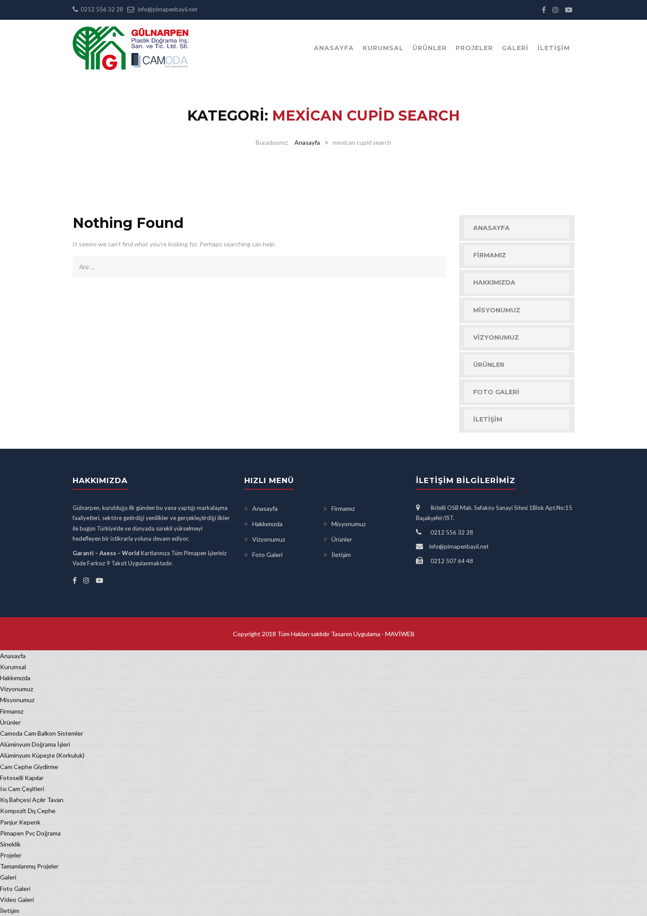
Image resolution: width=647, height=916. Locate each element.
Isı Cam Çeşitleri (22, 788)
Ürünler (429, 48)
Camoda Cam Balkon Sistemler (41, 733)
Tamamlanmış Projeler (29, 866)
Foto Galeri (496, 392)
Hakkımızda (494, 282)
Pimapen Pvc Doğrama (30, 833)
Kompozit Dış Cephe (27, 810)
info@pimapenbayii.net (167, 9)
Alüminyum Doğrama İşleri (35, 744)
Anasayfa (334, 48)
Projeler (474, 48)
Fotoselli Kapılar (22, 777)
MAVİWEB (399, 634)
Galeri (515, 48)
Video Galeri (17, 899)
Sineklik (10, 844)
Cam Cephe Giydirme (29, 766)
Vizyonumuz (496, 337)
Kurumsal (383, 48)
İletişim (553, 48)
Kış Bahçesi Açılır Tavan (31, 799)
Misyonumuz (496, 310)
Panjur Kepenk (20, 822)
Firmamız (489, 255)
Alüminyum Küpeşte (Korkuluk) (42, 755)
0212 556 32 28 (102, 9)
